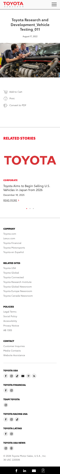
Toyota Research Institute (17, 282)
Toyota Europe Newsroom (17, 291)
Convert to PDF (17, 105)
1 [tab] (27, 208)
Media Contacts (12, 350)
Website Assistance (14, 355)
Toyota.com (9, 233)
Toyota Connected (13, 277)
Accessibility (10, 320)
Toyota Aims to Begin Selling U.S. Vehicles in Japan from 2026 (26, 187)
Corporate (10, 180)
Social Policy (10, 316)
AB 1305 (7, 330)
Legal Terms (9, 311)
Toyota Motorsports (14, 247)
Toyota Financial (12, 243)
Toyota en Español (13, 252)
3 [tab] (33, 208)
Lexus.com (9, 238)
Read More (10, 200)
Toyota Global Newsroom (17, 286)
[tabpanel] (30, 175)
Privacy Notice (11, 325)
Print (12, 98)
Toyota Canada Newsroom (18, 295)
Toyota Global (11, 272)
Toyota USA (9, 268)
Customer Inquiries (14, 346)
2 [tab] (30, 208)
